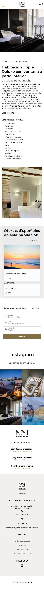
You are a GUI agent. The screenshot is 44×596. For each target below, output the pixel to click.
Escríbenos (22, 523)
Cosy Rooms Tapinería (22, 466)
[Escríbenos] (22, 519)
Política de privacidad (22, 541)
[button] (4, 192)
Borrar (37, 308)
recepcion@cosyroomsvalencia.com (22, 528)
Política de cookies (22, 549)
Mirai (30, 582)
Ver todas (33, 241)
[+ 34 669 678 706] (22, 511)
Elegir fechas (9, 112)
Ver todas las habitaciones (16, 62)
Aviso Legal (22, 545)
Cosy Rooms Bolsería (22, 457)
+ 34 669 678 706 (22, 515)
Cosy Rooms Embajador (22, 449)
